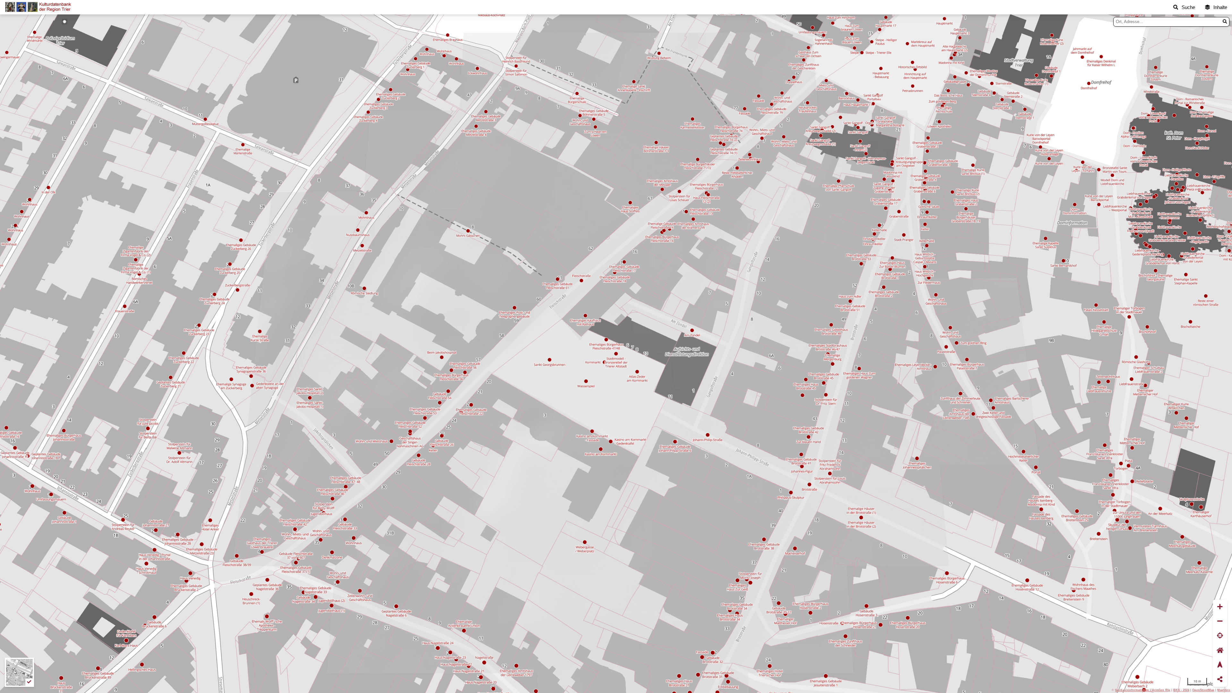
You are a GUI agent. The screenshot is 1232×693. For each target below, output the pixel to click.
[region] (616, 353)
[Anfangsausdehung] (1220, 650)
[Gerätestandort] (1220, 636)
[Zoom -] (1220, 621)
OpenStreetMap (1203, 690)
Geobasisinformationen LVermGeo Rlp (1142, 690)
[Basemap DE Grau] (19, 672)
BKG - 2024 (1181, 690)
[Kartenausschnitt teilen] (1220, 679)
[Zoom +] (1220, 607)
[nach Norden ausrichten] (1220, 665)
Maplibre (1223, 690)
